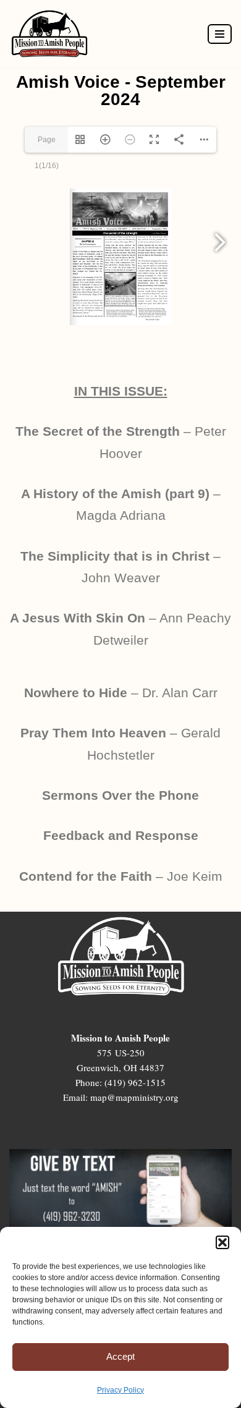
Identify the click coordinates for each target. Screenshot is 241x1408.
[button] (222, 1242)
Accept (120, 1356)
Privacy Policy (120, 1390)
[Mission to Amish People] (52, 34)
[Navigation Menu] (220, 34)
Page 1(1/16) (47, 144)
